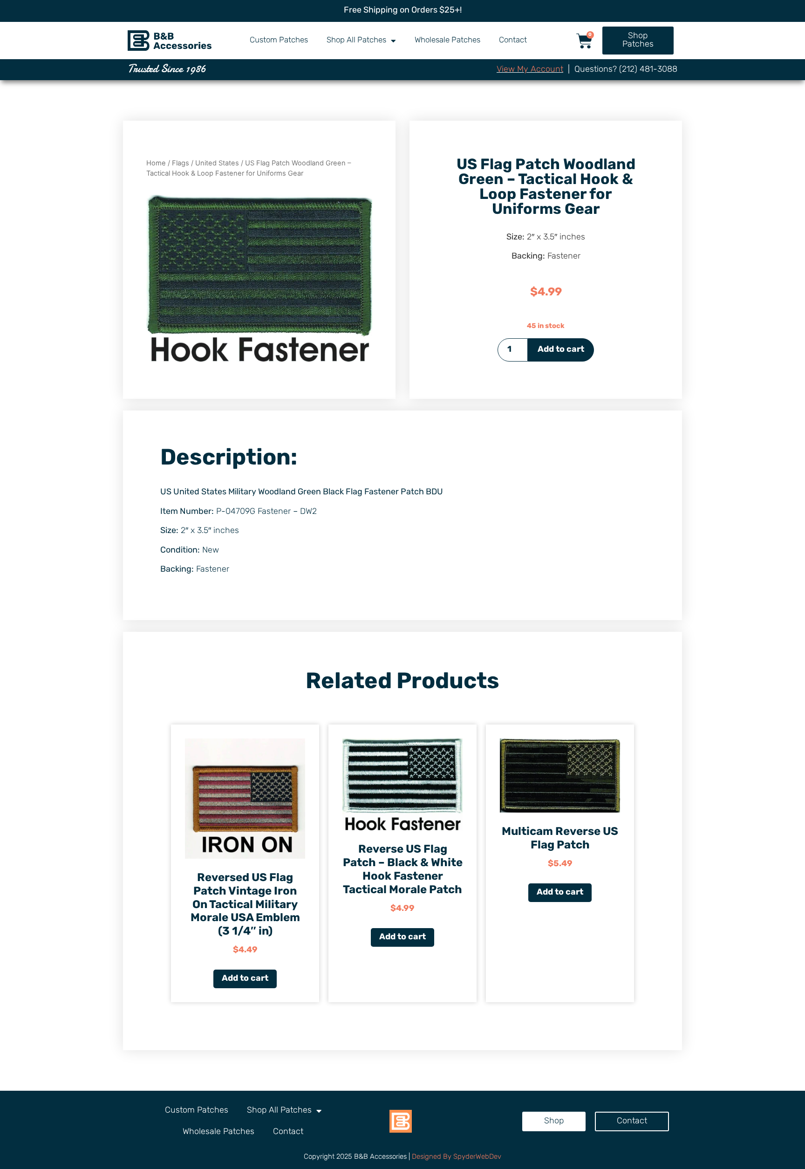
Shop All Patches (356, 40)
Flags (180, 163)
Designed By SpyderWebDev (456, 1157)
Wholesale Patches (447, 40)
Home (156, 163)
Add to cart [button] (245, 979)
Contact (513, 40)
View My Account (530, 70)
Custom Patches (279, 40)
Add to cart (561, 350)
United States (217, 163)
